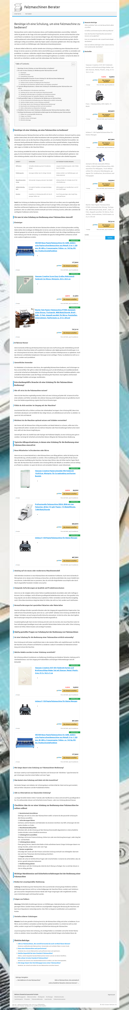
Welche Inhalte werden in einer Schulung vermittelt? (35, 102)
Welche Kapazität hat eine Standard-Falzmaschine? (35, 953)
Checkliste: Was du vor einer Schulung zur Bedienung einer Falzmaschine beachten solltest (44, 110)
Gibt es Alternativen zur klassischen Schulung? (33, 108)
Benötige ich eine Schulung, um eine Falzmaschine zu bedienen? (36, 68)
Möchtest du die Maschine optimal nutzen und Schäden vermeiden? (39, 84)
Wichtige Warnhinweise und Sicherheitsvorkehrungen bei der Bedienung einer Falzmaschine (44, 112)
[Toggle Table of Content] (72, 64)
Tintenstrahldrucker (37, 999)
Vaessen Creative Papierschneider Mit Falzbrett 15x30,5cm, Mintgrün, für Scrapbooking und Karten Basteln (55, 473)
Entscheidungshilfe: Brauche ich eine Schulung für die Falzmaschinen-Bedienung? (41, 78)
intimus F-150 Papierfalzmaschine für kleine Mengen (56, 538)
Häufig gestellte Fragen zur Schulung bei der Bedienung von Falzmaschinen (39, 98)
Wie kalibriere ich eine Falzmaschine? (28, 980)
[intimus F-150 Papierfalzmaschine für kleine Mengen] (100, 127)
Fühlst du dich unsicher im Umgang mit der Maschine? (35, 82)
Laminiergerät (19, 999)
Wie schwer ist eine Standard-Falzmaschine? (33, 958)
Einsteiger (23, 72)
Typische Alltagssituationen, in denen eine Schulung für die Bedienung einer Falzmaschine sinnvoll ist (45, 87)
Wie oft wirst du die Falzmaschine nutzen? (32, 80)
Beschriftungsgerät (20, 996)
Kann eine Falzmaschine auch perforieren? (32, 948)
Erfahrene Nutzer (25, 74)
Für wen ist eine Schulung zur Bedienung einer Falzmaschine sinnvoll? (37, 70)
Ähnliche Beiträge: (26, 120)
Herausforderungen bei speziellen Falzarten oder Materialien (37, 96)
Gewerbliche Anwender (27, 76)
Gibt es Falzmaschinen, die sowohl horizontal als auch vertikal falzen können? (44, 944)
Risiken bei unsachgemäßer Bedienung (31, 114)
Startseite (17, 14)
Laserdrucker (48, 999)
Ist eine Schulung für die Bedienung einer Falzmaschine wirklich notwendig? (41, 100)
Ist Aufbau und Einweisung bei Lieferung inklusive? (99, 30)
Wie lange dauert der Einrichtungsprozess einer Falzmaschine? (39, 963)
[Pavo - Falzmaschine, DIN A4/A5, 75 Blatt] (100, 96)
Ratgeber (28, 14)
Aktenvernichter (31, 996)
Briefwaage (49, 996)
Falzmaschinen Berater (42, 7)
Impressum (111, 994)
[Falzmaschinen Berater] (17, 11)
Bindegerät (41, 996)
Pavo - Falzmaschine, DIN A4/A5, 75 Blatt (98, 105)
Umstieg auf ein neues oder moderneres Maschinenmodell (36, 92)
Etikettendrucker (59, 996)
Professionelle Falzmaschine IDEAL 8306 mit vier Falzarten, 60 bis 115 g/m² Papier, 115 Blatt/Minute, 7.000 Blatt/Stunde (55, 507)
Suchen (87, 234)
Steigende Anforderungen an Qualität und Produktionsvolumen (38, 94)
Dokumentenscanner (60, 999)
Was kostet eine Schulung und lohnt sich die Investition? (36, 106)
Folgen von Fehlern (26, 116)
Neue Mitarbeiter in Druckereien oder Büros (33, 90)
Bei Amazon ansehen (70, 266)
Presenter (27, 999)
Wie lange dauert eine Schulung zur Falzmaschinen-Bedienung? (38, 104)
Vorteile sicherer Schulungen (28, 118)
